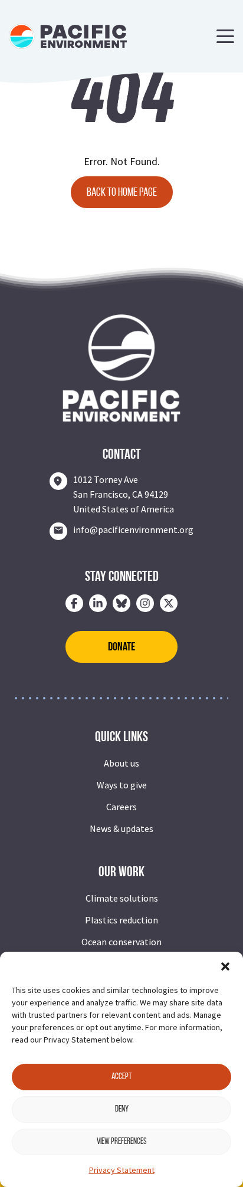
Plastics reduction (121, 920)
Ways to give (122, 785)
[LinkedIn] (98, 603)
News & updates (121, 828)
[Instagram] (145, 603)
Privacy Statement (122, 1170)
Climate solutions (122, 898)
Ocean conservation (121, 942)
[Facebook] (74, 603)
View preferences (122, 1141)
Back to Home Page (122, 193)
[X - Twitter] (169, 603)
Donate (121, 647)
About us (121, 763)
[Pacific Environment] (68, 35)
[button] (225, 966)
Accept (121, 1077)
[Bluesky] (121, 603)
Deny (122, 1109)
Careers (121, 807)
